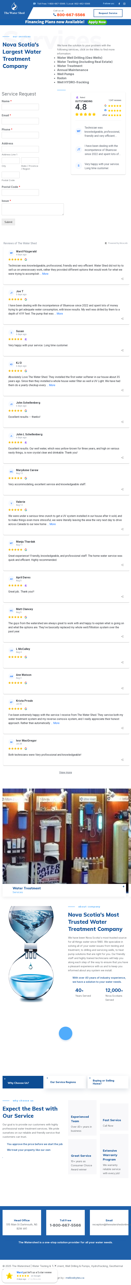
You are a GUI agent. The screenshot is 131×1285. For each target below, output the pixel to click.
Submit (8, 222)
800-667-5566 (71, 15)
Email (6, 115)
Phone (7, 129)
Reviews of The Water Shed (20, 243)
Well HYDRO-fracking (73, 82)
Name (7, 101)
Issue (6, 201)
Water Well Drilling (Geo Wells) (79, 57)
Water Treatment (69, 66)
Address (7, 143)
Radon (62, 78)
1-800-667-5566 (65, 1225)
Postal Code (8, 180)
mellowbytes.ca (75, 1277)
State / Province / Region (29, 167)
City (4, 166)
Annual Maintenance (72, 70)
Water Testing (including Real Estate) (85, 62)
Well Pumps (65, 74)
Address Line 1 (9, 154)
